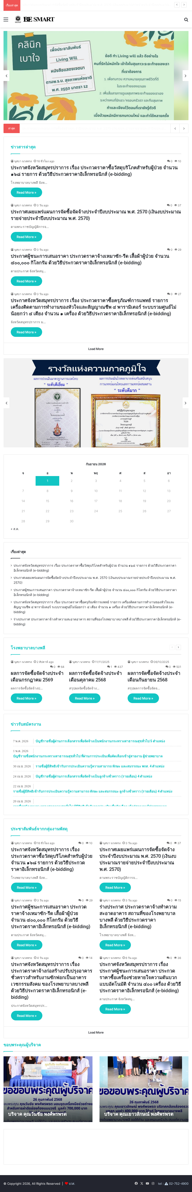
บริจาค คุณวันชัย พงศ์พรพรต (37, 1114)
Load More (96, 349)
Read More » (26, 192)
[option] (96, 75)
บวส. (72, 1183)
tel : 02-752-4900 (173, 1183)
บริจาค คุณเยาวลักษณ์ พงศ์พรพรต (139, 1114)
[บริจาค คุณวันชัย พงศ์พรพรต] (48, 1089)
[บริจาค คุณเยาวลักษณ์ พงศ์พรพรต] (144, 1089)
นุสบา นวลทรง (23, 161)
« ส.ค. (15, 529)
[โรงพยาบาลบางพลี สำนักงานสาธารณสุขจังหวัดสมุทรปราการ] (34, 19)
